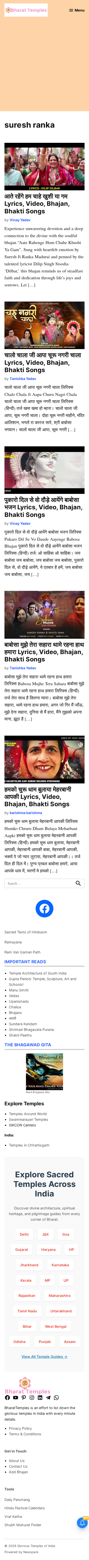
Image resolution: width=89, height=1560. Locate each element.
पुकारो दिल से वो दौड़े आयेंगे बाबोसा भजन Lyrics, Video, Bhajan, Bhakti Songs (43, 507)
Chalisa (15, 1007)
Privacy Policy (20, 1428)
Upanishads (19, 1001)
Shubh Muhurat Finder (22, 1525)
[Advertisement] (44, 67)
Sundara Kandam (23, 1024)
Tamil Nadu (27, 1311)
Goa (65, 1234)
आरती (12, 1018)
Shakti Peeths (20, 1035)
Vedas (14, 996)
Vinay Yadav (20, 220)
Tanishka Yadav (23, 379)
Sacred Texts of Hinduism (25, 932)
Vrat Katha (13, 1516)
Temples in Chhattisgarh (29, 1145)
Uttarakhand (61, 1311)
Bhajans (15, 1013)
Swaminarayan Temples (28, 1119)
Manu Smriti (18, 990)
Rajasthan (27, 1295)
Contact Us (18, 1466)
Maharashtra (59, 1295)
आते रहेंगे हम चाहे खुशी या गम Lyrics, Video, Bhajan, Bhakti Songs (37, 204)
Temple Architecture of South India (38, 973)
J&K (45, 1234)
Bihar (27, 1326)
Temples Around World (28, 1114)
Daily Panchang (17, 1500)
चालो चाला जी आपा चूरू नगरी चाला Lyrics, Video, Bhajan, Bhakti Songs (42, 362)
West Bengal (56, 1326)
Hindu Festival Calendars (24, 1508)
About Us (17, 1461)
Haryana (48, 1249)
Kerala (26, 1280)
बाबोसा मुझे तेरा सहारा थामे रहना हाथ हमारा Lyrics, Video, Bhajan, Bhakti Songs (44, 652)
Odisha (19, 1342)
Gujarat (21, 1249)
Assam (70, 1342)
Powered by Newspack (21, 1552)
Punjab (45, 1342)
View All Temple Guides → (44, 1356)
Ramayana (13, 942)
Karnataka (60, 1265)
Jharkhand (29, 1265)
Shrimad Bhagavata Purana (31, 1029)
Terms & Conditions (25, 1434)
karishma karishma (26, 813)
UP (66, 1280)
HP (71, 1249)
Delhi (24, 1234)
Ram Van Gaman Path (22, 952)
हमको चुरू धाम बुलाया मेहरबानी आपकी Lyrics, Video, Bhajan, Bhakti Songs (37, 797)
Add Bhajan (18, 1472)
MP (47, 1280)
